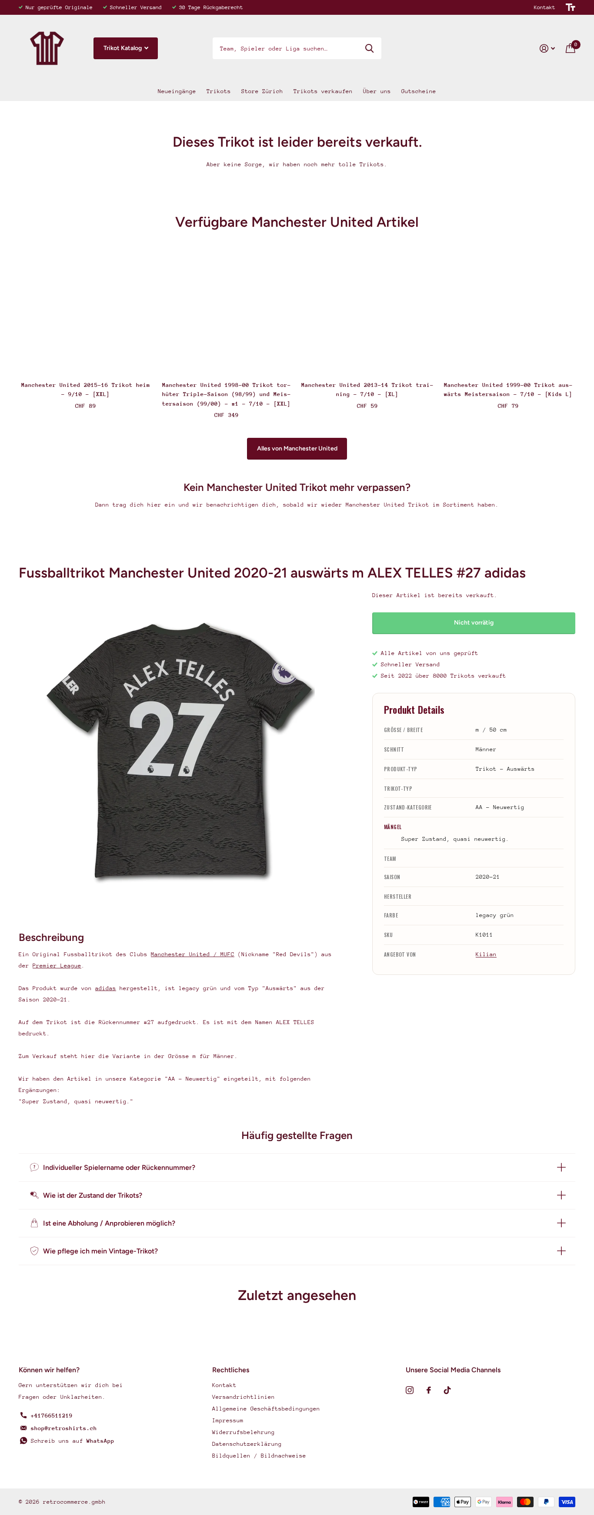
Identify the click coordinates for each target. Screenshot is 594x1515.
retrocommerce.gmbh (74, 1501)
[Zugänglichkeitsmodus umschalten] (570, 7)
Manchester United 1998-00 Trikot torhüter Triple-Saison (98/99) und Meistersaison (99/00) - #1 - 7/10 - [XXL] (226, 394)
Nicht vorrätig (474, 622)
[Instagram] (410, 1390)
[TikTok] (447, 1390)
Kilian (486, 954)
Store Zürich (262, 91)
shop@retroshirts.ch (64, 1428)
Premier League (57, 965)
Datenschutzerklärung (247, 1444)
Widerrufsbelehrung (243, 1432)
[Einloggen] (547, 48)
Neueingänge (177, 91)
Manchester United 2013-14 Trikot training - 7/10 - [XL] (367, 389)
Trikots (219, 91)
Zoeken (369, 48)
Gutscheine (418, 91)
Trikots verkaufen (323, 91)
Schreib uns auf (72, 1441)
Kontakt (544, 7)
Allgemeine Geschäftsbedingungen (266, 1408)
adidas (105, 988)
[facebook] (429, 1390)
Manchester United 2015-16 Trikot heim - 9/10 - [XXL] (85, 389)
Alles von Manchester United (297, 448)
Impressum (228, 1420)
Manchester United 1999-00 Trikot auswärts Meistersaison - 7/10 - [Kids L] (508, 389)
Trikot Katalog (123, 48)
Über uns (377, 91)
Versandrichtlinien (243, 1397)
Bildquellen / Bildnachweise (259, 1455)
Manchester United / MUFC (192, 954)
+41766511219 (52, 1415)
